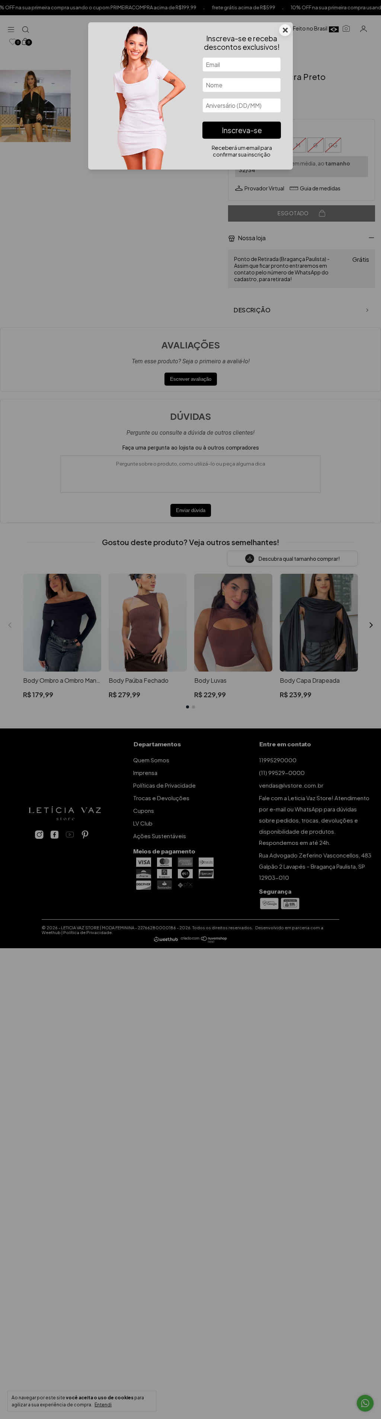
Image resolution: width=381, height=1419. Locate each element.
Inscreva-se (242, 130)
